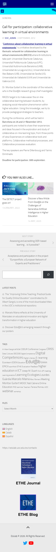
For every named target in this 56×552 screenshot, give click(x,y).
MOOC (23, 383)
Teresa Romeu (37, 387)
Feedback (34, 367)
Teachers (27, 387)
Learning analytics (8, 375)
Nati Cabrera (33, 383)
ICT (19, 370)
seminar (20, 387)
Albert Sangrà (9, 349)
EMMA (44, 362)
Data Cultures (7, 354)
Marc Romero (35, 379)
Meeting (45, 379)
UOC (46, 387)
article (17, 349)
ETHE (19, 366)
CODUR (24, 349)
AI (3, 349)
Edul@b (33, 361)
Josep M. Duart (29, 370)
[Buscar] (48, 274)
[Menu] (52, 4)
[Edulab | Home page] (5, 4)
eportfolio (12, 367)
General (7, 18)
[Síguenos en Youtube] (31, 543)
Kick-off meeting (44, 371)
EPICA (5, 366)
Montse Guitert (10, 383)
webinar (7, 391)
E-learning (41, 357)
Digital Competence (28, 354)
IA (16, 370)
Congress (42, 349)
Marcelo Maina (21, 379)
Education (21, 362)
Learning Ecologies (27, 375)
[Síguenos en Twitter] (25, 543)
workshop (17, 392)
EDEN (14, 362)
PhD (14, 387)
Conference (33, 349)
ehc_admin (10, 38)
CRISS (50, 349)
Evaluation (26, 367)
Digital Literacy (29, 358)
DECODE (17, 353)
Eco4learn (6, 362)
